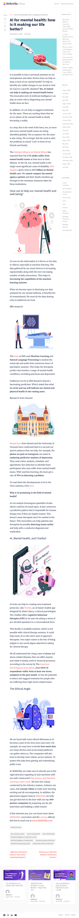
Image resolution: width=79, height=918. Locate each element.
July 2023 (65, 130)
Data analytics (66, 188)
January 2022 (66, 154)
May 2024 (65, 110)
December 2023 (67, 117)
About (61, 915)
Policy (73, 915)
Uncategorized (67, 230)
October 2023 (66, 120)
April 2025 (65, 100)
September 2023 (67, 124)
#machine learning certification (45, 840)
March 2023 (66, 137)
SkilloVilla (40, 796)
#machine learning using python (20, 843)
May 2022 (65, 144)
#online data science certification (43, 843)
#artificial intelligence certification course (23, 837)
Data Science (66, 198)
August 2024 (66, 104)
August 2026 (66, 90)
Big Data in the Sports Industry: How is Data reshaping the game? (18, 854)
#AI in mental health (48, 834)
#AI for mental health (33, 834)
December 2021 (67, 157)
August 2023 (66, 127)
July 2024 (65, 107)
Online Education (66, 3)
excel (64, 201)
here (31, 486)
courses (43, 817)
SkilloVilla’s (15, 817)
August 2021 (66, 164)
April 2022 (65, 147)
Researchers (16, 443)
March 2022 (66, 150)
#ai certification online (17, 834)
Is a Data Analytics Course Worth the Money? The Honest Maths (67, 39)
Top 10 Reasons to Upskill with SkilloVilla (14, 884)
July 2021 (65, 167)
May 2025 (65, 97)
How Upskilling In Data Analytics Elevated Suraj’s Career (63, 886)
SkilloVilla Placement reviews (65, 219)
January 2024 (66, 114)
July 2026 (65, 94)
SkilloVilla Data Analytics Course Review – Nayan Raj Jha (38, 886)
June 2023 (65, 134)
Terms (67, 915)
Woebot (27, 608)
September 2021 (67, 160)
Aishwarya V (9, 895)
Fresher (64, 208)
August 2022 (66, 140)
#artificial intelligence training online (22, 840)
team (16, 356)
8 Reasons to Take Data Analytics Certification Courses (48, 854)
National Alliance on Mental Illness (30, 152)
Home (56, 3)
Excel (64, 204)
